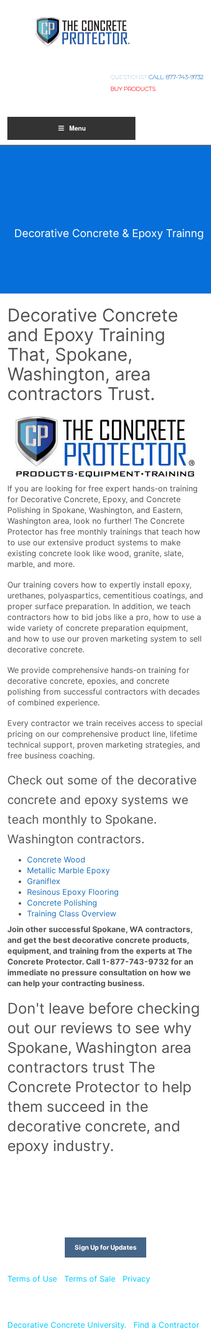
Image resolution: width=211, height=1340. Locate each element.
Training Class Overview (71, 913)
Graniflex (43, 881)
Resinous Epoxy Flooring (73, 892)
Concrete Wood (56, 859)
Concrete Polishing (62, 903)
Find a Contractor (166, 1325)
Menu (77, 128)
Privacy (136, 1279)
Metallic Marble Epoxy (68, 870)
